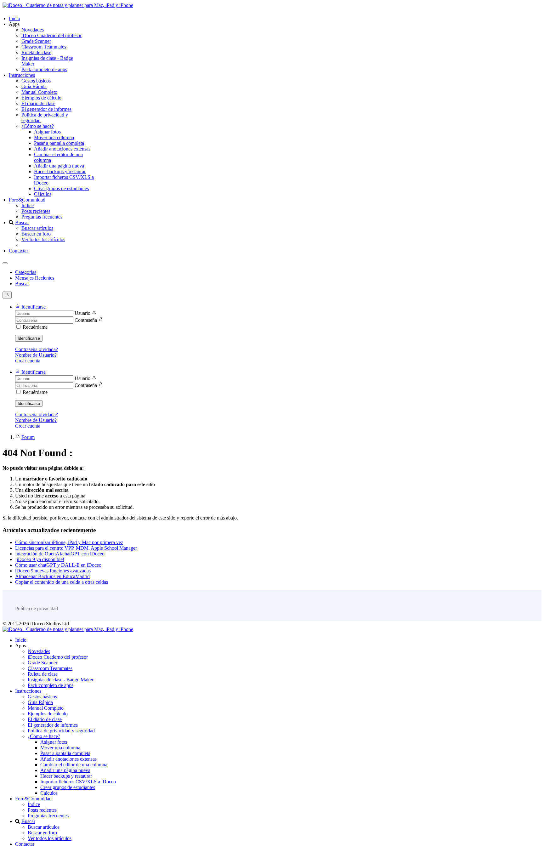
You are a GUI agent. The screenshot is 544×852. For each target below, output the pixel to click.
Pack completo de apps (44, 69)
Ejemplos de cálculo (41, 97)
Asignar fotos (47, 131)
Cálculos (42, 194)
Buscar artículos (37, 228)
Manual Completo (39, 92)
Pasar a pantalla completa (59, 143)
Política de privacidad (36, 608)
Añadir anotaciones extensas (62, 148)
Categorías (25, 272)
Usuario (82, 313)
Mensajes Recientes (34, 278)
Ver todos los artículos (43, 239)
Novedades (32, 29)
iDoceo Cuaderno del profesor (51, 35)
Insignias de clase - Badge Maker (61, 679)
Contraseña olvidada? (36, 349)
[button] (30, 307)
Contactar (18, 250)
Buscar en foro (36, 233)
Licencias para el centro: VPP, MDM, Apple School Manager (76, 548)
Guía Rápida (34, 86)
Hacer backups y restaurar (60, 171)
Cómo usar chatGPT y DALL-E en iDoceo (58, 565)
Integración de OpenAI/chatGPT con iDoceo (60, 553)
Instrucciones (22, 75)
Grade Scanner (36, 41)
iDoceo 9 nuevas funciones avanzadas (53, 570)
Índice (27, 205)
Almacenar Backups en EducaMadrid (52, 576)
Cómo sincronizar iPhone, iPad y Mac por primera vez (69, 542)
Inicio (14, 18)
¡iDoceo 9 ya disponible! (39, 559)
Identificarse (29, 338)
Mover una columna (54, 137)
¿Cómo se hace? (37, 126)
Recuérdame (35, 327)
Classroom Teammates (43, 46)
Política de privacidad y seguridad (61, 730)
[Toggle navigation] (5, 263)
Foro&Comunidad (27, 199)
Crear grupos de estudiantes (61, 188)
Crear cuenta (27, 360)
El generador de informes (46, 109)
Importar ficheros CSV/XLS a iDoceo (78, 781)
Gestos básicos (36, 80)
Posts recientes (35, 211)
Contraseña (86, 320)
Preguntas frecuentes (41, 216)
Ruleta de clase (36, 52)
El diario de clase (38, 103)
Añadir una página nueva (59, 165)
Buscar (22, 222)
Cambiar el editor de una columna (73, 764)
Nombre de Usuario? (36, 355)
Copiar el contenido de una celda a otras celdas (61, 582)
